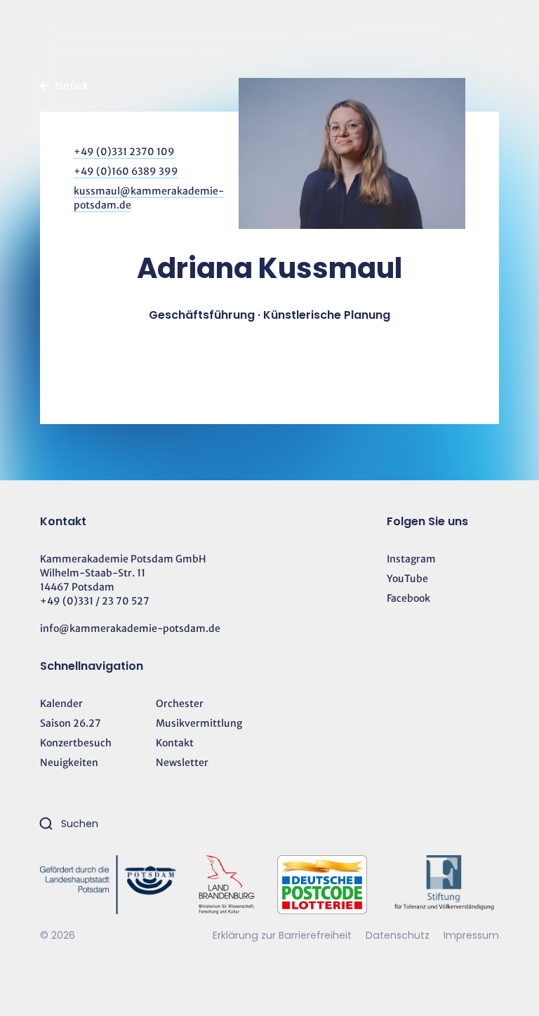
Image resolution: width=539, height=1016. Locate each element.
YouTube (407, 578)
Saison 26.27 (70, 723)
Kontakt (175, 743)
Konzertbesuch (76, 743)
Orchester (180, 703)
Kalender (61, 703)
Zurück (71, 86)
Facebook (408, 598)
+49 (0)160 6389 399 (126, 171)
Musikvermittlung (199, 723)
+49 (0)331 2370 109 (124, 151)
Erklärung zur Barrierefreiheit (282, 935)
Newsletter (182, 762)
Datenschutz (399, 935)
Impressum (471, 935)
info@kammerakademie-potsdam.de (130, 628)
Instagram (411, 559)
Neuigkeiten (69, 762)
